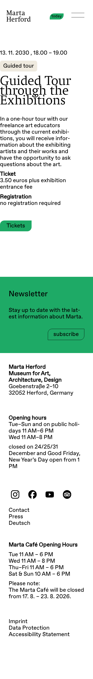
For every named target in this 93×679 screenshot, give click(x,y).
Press (16, 517)
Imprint (18, 621)
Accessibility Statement (39, 634)
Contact (19, 510)
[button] (18, 66)
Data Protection (29, 628)
